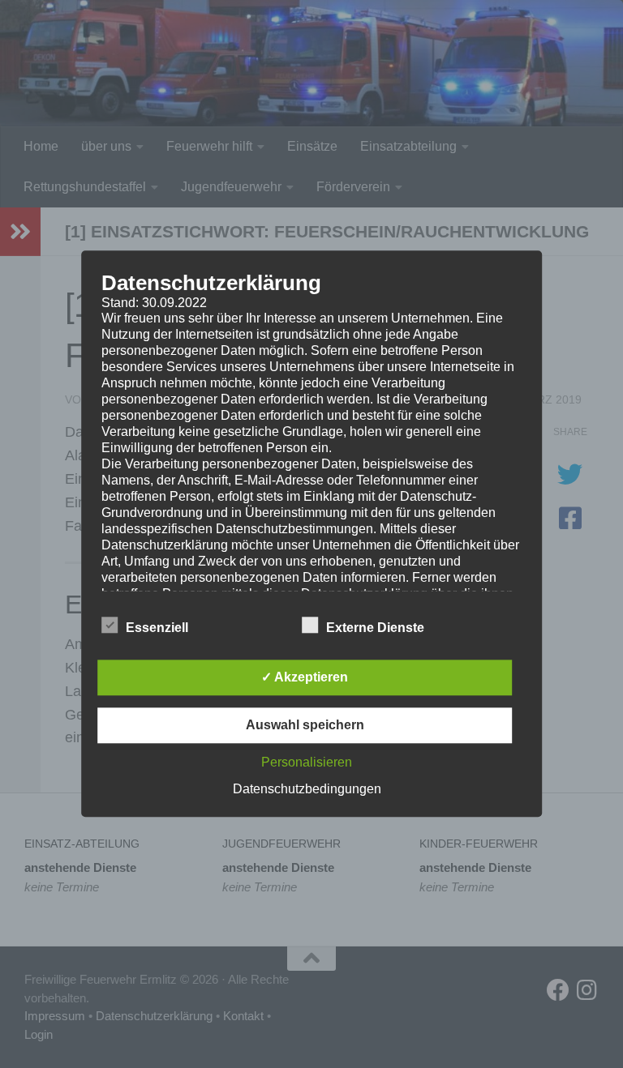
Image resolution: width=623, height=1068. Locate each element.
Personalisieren (306, 763)
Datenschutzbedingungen (307, 790)
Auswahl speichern (305, 726)
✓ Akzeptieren (304, 678)
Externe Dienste (375, 628)
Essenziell (157, 628)
